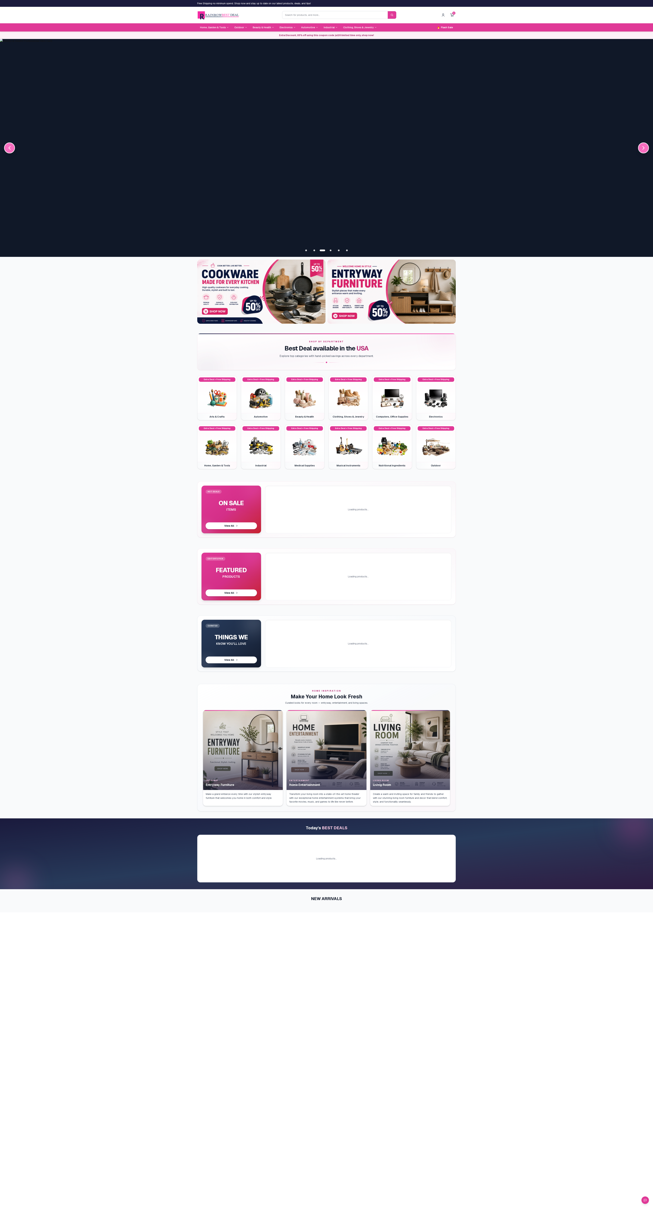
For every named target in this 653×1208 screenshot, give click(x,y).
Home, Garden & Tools (213, 27)
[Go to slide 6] (347, 250)
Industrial (329, 27)
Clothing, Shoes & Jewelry (358, 27)
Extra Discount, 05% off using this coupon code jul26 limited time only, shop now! (326, 35)
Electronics (286, 27)
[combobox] (335, 15)
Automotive (308, 27)
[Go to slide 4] (330, 250)
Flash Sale (445, 27)
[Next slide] (643, 147)
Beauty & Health (262, 27)
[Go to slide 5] (338, 250)
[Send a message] (645, 1200)
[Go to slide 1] (306, 250)
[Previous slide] (9, 147)
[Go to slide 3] (322, 250)
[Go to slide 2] (314, 250)
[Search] (392, 15)
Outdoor (239, 27)
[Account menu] (443, 15)
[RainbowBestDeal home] (218, 15)
